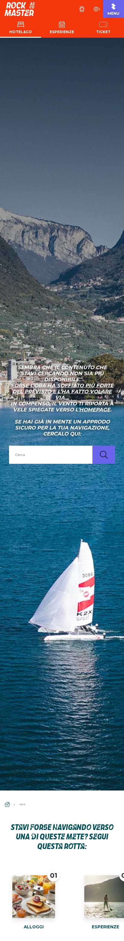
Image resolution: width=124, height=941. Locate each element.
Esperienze (62, 32)
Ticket (103, 32)
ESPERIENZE (105, 926)
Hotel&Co (20, 32)
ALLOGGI (34, 926)
